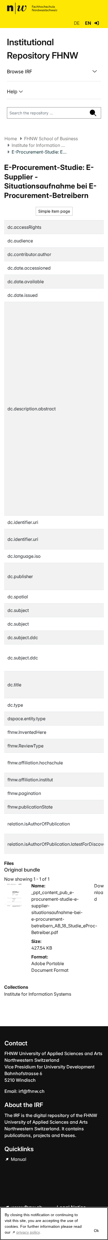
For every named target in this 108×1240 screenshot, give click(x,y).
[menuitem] (54, 71)
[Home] (32, 8)
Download (99, 892)
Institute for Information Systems (39, 145)
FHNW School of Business (51, 138)
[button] (96, 23)
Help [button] (13, 91)
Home (10, 138)
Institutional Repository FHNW (42, 49)
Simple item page (54, 211)
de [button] (77, 23)
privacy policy (28, 1232)
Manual (18, 1159)
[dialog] (54, 1223)
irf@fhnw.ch (32, 1091)
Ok (96, 1230)
